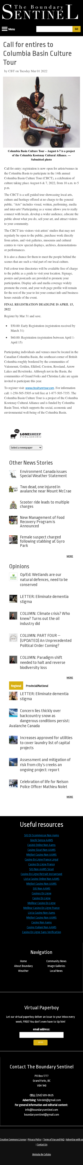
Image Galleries (56, 966)
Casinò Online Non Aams (41, 845)
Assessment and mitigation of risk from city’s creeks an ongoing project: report (45, 764)
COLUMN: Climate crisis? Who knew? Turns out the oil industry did (45, 618)
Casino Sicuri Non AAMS (42, 850)
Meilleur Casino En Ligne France (41, 908)
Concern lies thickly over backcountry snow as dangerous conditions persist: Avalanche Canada (39, 718)
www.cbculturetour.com (39, 388)
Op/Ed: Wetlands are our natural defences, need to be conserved (44, 579)
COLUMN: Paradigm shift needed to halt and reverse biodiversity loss (42, 662)
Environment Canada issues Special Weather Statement (43, 473)
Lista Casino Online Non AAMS (41, 879)
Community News (56, 961)
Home (23, 961)
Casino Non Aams (41, 922)
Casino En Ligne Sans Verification (41, 932)
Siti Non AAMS (41, 888)
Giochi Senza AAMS (41, 840)
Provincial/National (37, 686)
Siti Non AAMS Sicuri (41, 869)
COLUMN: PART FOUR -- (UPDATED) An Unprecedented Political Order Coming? (46, 640)
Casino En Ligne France (41, 864)
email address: (41, 1029)
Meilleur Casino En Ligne (42, 903)
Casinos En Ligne (41, 893)
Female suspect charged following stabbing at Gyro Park (42, 541)
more (70, 556)
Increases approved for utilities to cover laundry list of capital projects (46, 742)
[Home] (41, 10)
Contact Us (42, 1144)
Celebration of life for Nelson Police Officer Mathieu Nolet (44, 784)
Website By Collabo (41, 1154)
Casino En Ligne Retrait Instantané (41, 874)
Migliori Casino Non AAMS (41, 854)
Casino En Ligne (41, 898)
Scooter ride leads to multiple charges (44, 504)
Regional (16, 686)
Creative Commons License (13, 1139)
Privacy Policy (34, 1139)
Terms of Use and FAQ (53, 1139)
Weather (23, 970)
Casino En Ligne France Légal (41, 859)
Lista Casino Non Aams (41, 913)
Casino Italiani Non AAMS (41, 927)
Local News (56, 970)
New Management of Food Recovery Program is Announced (42, 521)
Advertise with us (74, 1139)
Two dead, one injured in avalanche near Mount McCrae (45, 488)
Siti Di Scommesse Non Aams (41, 835)
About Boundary (23, 966)
